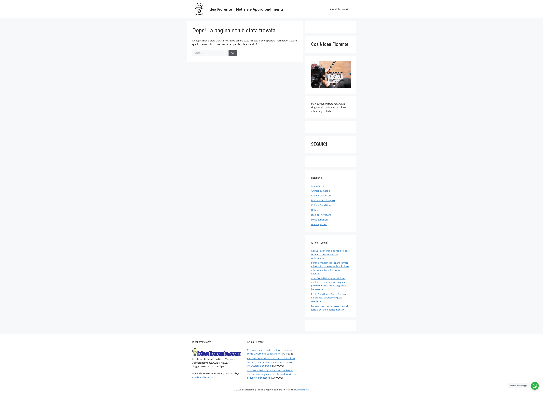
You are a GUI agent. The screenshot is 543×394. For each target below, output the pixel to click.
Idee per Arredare (321, 214)
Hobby (314, 210)
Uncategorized (319, 224)
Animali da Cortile (320, 190)
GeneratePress (302, 389)
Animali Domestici (339, 9)
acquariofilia (317, 186)
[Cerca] (233, 53)
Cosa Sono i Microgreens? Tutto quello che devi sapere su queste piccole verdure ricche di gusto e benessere (271, 374)
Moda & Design (319, 219)
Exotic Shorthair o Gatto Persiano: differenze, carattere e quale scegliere (329, 297)
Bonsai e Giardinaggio (323, 200)
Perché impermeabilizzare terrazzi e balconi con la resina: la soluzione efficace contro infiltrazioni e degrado (271, 362)
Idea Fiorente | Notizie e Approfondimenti (246, 9)
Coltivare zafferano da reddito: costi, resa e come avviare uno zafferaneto (331, 254)
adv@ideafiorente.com (204, 377)
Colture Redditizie (321, 205)
